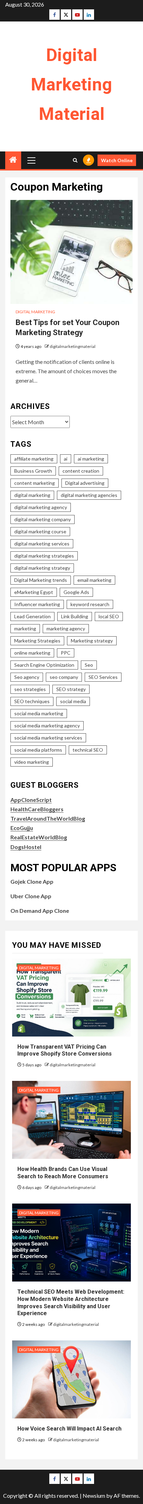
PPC (65, 653)
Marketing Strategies (37, 641)
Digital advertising (84, 483)
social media (73, 701)
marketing (25, 628)
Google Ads (76, 592)
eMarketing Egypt (33, 592)
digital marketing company (42, 519)
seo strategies (30, 689)
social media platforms (38, 750)
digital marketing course (40, 531)
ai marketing (91, 459)
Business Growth (33, 471)
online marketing (32, 653)
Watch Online (117, 160)
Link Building (74, 616)
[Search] (75, 160)
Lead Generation (32, 616)
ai (65, 459)
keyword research (89, 604)
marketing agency (66, 628)
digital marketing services (41, 543)
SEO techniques (32, 701)
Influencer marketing (37, 604)
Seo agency (26, 677)
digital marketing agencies (89, 495)
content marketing (34, 483)
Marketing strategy (92, 641)
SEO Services (103, 677)
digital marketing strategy (42, 568)
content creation (80, 471)
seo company (64, 677)
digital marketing (32, 495)
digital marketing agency (40, 507)
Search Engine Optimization (44, 665)
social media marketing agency (47, 725)
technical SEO (88, 750)
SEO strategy (71, 689)
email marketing (94, 580)
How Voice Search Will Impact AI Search (69, 1428)
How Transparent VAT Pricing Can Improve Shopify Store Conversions (65, 1050)
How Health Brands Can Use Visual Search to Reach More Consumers (62, 1173)
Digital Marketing (35, 311)
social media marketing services (48, 738)
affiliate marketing (33, 459)
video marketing (31, 762)
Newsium (94, 1495)
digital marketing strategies (44, 556)
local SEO (109, 616)
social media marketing (38, 713)
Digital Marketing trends (40, 580)
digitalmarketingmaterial (72, 346)
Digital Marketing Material (71, 84)
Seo (89, 665)
